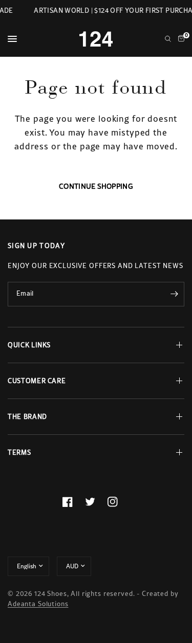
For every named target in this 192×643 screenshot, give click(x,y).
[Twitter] (96, 502)
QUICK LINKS (29, 345)
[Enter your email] (174, 294)
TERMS (19, 452)
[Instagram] (119, 502)
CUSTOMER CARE (37, 381)
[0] (179, 39)
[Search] (168, 39)
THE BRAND (27, 416)
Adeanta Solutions (38, 604)
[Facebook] (73, 502)
